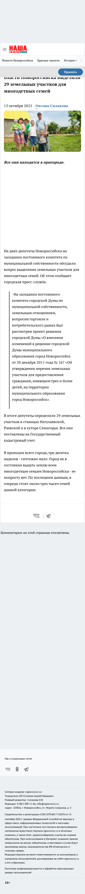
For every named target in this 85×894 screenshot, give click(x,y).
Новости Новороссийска (17, 60)
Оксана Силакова (51, 105)
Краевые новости (48, 60)
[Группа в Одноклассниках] (17, 769)
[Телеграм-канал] (26, 769)
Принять (70, 72)
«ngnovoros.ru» (33, 791)
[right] (81, 60)
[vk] (36, 516)
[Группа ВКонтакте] (8, 769)
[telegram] (50, 516)
